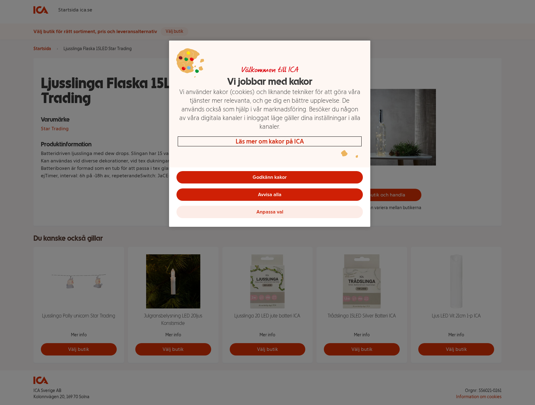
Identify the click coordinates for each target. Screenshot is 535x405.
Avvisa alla (269, 194)
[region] (269, 134)
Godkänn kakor (270, 177)
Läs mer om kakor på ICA (270, 141)
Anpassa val (269, 212)
